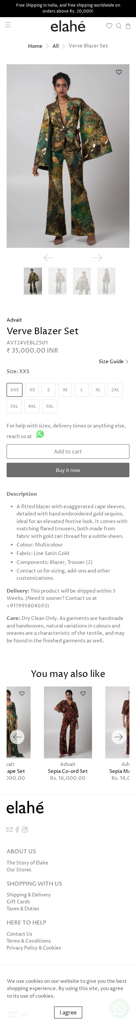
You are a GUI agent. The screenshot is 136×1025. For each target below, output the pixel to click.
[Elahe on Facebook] (17, 831)
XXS (14, 390)
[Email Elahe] (10, 831)
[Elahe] (68, 26)
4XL (32, 406)
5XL (49, 406)
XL (98, 390)
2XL (115, 390)
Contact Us (19, 934)
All (55, 46)
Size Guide (112, 361)
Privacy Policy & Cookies (34, 948)
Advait (14, 320)
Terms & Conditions (29, 941)
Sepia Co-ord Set (68, 771)
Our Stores (19, 870)
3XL (14, 406)
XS (32, 390)
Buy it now (68, 470)
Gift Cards (18, 902)
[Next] (119, 737)
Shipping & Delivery (29, 895)
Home (35, 46)
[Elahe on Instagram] (25, 831)
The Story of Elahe (27, 863)
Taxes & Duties (23, 909)
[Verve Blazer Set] (68, 156)
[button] (119, 74)
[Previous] (17, 737)
